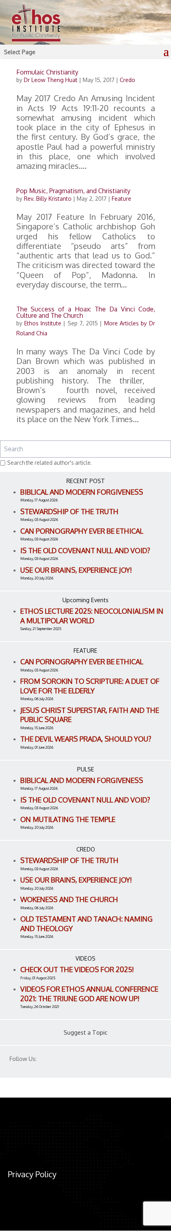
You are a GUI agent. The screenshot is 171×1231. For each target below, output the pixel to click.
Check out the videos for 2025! (77, 969)
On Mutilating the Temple (67, 819)
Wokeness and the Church (69, 899)
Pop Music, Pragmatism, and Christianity (73, 191)
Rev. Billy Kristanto (48, 198)
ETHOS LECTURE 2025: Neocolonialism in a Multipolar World (91, 616)
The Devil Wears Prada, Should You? (85, 738)
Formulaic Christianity (47, 72)
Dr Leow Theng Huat (51, 79)
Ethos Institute (42, 323)
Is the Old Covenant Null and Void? (85, 550)
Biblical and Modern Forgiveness (81, 491)
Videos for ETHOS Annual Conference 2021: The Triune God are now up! (89, 993)
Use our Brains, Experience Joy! (76, 570)
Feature (121, 198)
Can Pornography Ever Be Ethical (81, 530)
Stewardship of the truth (69, 511)
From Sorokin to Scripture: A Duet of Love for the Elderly (89, 686)
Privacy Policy (32, 1174)
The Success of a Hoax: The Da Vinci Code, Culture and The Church (85, 312)
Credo (127, 79)
